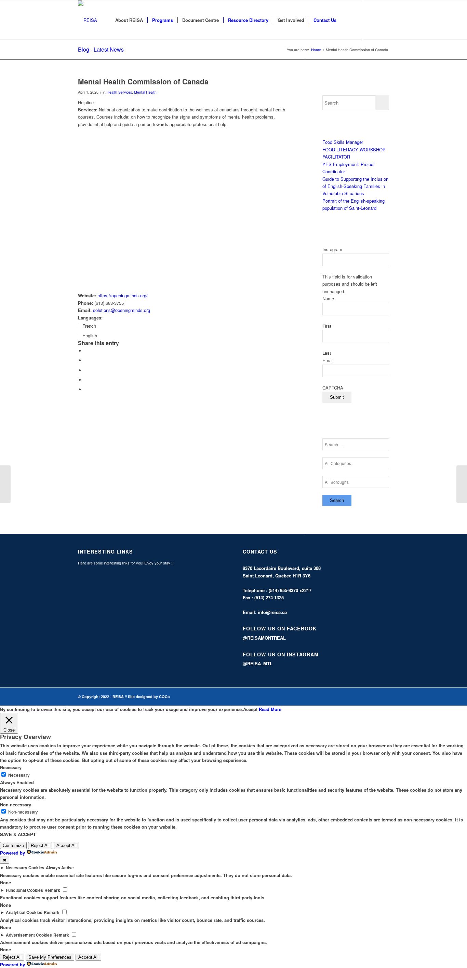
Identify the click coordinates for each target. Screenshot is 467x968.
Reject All (40, 845)
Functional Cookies (24, 890)
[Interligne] (5, 484)
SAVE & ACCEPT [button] (18, 834)
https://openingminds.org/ (122, 295)
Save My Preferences (49, 957)
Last (326, 353)
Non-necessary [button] (15, 804)
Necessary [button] (11, 767)
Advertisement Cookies (29, 935)
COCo (164, 696)
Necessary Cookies (25, 868)
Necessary (19, 775)
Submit (337, 397)
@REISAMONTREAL (264, 638)
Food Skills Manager (342, 142)
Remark (52, 890)
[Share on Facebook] (86, 350)
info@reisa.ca (272, 612)
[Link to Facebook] (374, 20)
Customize (13, 845)
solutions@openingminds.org (121, 310)
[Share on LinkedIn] (86, 380)
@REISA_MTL (257, 663)
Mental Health (145, 92)
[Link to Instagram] (384, 20)
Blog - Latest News (101, 49)
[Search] (347, 20)
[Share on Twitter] (86, 360)
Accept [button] (250, 709)
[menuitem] (129, 20)
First (326, 326)
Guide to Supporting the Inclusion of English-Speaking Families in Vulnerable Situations (355, 186)
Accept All (66, 845)
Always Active (60, 868)
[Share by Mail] (86, 389)
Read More (270, 709)
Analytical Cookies (24, 912)
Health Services (119, 92)
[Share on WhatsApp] (86, 370)
